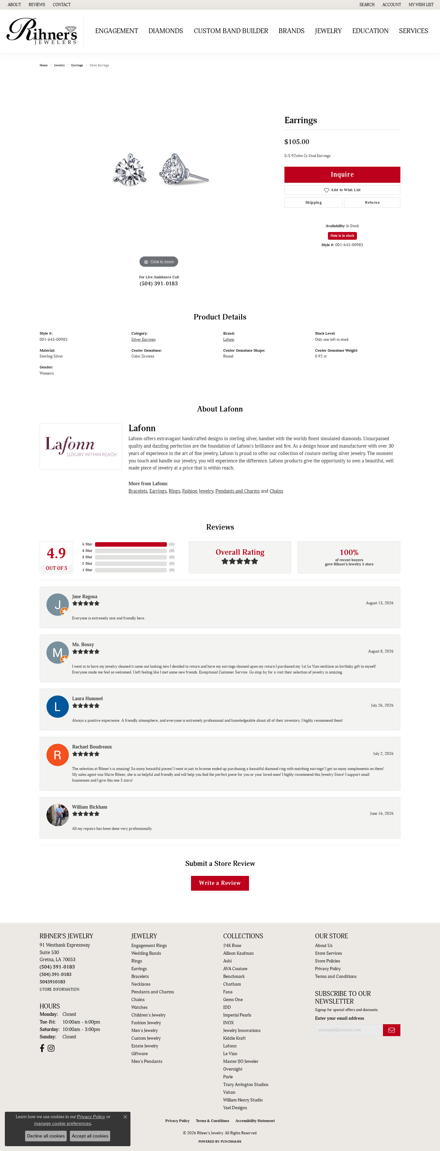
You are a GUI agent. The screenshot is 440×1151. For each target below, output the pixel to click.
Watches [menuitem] (139, 1007)
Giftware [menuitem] (139, 1054)
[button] (366, 5)
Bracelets (138, 491)
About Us (323, 946)
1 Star (87, 570)
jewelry (59, 65)
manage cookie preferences (62, 1123)
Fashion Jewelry (197, 491)
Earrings (77, 65)
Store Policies (327, 961)
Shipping (313, 202)
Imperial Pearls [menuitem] (237, 1015)
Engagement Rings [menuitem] (149, 946)
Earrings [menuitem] (139, 969)
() (171, 544)
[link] (13, 5)
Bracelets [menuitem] (140, 976)
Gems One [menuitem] (233, 1000)
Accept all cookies (90, 1135)
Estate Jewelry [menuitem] (144, 1046)
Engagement (116, 31)
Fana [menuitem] (228, 992)
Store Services (328, 953)
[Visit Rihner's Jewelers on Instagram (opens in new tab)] (51, 1048)
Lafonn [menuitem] (230, 1046)
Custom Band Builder (231, 31)
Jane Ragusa (84, 597)
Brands (292, 31)
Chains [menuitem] (138, 1000)
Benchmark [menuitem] (234, 976)
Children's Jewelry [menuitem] (148, 1015)
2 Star (87, 563)
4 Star (87, 550)
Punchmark (231, 1142)
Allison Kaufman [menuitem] (238, 953)
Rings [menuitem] (136, 961)
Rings (174, 491)
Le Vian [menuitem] (230, 1054)
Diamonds (165, 31)
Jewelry (328, 31)
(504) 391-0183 (159, 284)
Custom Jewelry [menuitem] (146, 1038)
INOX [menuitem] (228, 1023)
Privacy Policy (328, 969)
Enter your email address (339, 1018)
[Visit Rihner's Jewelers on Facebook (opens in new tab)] (42, 1048)
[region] (158, 172)
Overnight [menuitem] (233, 1069)
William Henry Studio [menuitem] (243, 1100)
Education (370, 31)
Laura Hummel (87, 699)
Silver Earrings (143, 339)
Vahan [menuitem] (229, 1092)
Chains (276, 491)
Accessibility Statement (255, 1121)
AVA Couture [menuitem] (235, 969)
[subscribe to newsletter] (391, 1030)
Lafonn (228, 339)
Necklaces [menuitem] (140, 984)
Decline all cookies (46, 1135)
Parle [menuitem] (228, 1077)
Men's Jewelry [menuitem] (144, 1031)
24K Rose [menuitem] (232, 946)
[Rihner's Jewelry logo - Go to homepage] (43, 31)
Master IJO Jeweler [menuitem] (240, 1061)
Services (413, 31)
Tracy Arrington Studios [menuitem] (245, 1085)
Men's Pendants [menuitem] (146, 1061)
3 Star (87, 557)
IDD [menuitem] (227, 1007)
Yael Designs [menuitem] (235, 1108)
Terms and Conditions (336, 976)
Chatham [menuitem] (232, 984)
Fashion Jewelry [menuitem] (146, 1023)
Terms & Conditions (212, 1121)
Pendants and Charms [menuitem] (152, 992)
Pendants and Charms (237, 491)
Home (44, 65)
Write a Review (220, 883)
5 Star (87, 544)
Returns (372, 202)
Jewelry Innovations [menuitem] (242, 1031)
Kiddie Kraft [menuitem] (234, 1038)
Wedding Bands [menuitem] (146, 953)
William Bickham (89, 807)
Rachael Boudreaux (92, 747)
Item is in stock (342, 236)
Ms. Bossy (83, 645)
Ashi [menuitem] (227, 961)
